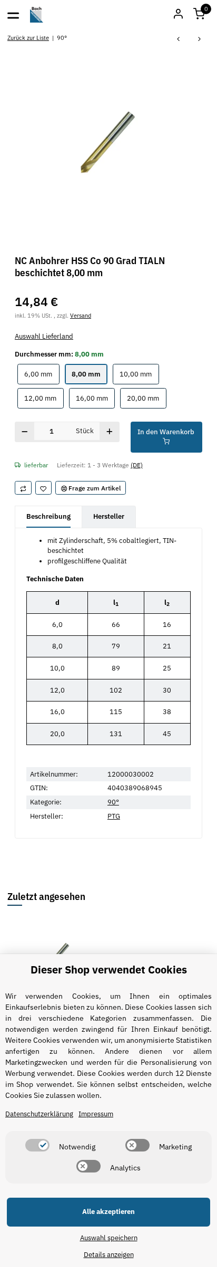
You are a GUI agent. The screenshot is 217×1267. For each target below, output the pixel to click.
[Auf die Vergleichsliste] (23, 488)
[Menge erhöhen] (109, 432)
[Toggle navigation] (13, 14)
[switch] (37, 1145)
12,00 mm (43, 398)
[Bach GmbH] (37, 14)
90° (113, 802)
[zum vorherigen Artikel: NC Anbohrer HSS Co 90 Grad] (178, 39)
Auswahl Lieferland (44, 336)
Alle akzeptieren (108, 1211)
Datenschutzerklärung (39, 1113)
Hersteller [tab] (108, 516)
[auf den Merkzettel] (43, 488)
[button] (199, 14)
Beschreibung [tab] (48, 516)
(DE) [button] (137, 464)
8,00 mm (89, 374)
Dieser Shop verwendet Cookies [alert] (109, 969)
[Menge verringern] (24, 432)
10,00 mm (139, 374)
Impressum (95, 1113)
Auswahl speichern (108, 1237)
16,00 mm (95, 398)
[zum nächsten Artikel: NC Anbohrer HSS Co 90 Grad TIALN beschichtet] (199, 39)
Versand (80, 315)
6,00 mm (41, 374)
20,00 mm (146, 398)
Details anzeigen (109, 1254)
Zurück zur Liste (28, 37)
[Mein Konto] (178, 14)
